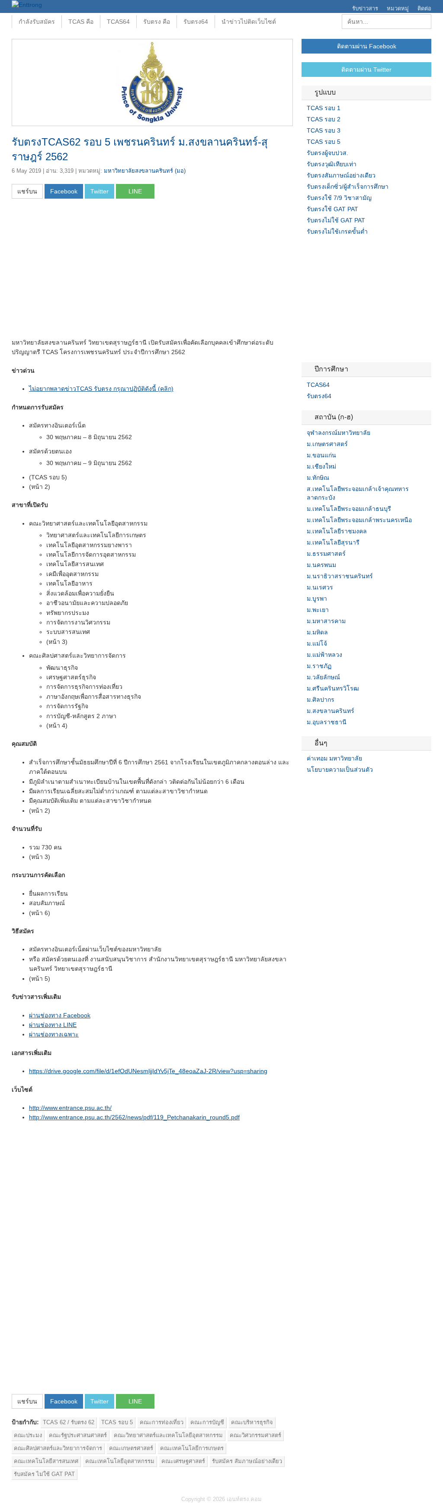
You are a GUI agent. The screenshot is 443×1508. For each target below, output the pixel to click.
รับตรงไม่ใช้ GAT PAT (336, 220)
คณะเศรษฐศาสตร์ (183, 1461)
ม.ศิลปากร (320, 699)
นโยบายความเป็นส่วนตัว (340, 769)
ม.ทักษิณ (318, 477)
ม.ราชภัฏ (319, 665)
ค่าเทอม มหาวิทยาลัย (334, 758)
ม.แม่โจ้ (317, 643)
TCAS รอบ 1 (323, 108)
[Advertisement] (84, 271)
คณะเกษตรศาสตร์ (131, 1448)
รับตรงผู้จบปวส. (327, 152)
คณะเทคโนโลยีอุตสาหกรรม (119, 1461)
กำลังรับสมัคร (37, 21)
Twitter (315, 787)
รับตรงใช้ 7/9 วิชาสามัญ (339, 197)
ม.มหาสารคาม (326, 621)
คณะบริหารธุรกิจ (252, 1422)
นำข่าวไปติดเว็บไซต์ (249, 21)
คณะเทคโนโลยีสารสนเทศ (46, 1461)
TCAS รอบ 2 (323, 119)
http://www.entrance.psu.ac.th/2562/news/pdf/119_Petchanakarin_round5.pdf (134, 1117)
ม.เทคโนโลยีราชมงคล (337, 531)
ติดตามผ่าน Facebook (366, 46)
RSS (325, 787)
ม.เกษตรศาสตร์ (327, 443)
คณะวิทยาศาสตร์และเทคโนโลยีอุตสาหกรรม (168, 1435)
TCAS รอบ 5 (117, 1422)
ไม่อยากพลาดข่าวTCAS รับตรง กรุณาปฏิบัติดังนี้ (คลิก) (101, 388)
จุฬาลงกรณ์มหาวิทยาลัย (338, 432)
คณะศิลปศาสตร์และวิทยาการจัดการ (58, 1448)
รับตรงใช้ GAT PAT (332, 209)
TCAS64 (118, 21)
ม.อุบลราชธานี (327, 722)
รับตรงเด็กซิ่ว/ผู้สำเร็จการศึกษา (347, 186)
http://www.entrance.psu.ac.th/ (70, 1107)
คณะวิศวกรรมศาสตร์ (255, 1435)
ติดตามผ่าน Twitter (366, 69)
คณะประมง (28, 1435)
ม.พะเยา (318, 609)
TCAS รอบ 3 (323, 130)
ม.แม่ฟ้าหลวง (324, 654)
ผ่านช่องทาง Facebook (59, 1015)
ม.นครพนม (321, 564)
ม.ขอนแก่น (321, 455)
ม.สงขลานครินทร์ (330, 710)
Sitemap (336, 787)
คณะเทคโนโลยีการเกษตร (192, 1448)
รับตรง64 (195, 21)
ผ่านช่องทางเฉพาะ (54, 1034)
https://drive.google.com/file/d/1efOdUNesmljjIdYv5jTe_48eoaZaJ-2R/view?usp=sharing (148, 1071)
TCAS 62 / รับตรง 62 (68, 1422)
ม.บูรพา (317, 598)
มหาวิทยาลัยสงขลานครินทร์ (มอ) (145, 171)
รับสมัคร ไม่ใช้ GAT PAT (44, 1474)
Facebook (305, 787)
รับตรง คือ (156, 21)
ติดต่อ (424, 8)
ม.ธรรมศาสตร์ (326, 553)
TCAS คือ (80, 21)
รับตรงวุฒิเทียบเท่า (331, 164)
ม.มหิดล (317, 632)
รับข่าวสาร (365, 8)
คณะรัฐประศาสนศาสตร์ (78, 1435)
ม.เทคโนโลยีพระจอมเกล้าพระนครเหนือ (359, 519)
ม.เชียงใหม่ (321, 466)
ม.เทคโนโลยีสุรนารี (333, 542)
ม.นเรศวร (320, 587)
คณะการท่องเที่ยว (161, 1422)
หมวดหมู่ (398, 8)
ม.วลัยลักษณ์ (323, 677)
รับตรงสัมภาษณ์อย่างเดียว (341, 175)
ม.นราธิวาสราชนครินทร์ (340, 576)
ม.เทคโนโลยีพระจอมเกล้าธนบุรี (349, 508)
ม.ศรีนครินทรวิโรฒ (333, 688)
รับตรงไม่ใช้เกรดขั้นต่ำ (337, 231)
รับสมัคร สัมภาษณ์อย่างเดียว (247, 1461)
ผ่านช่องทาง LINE (53, 1024)
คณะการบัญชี (207, 1422)
